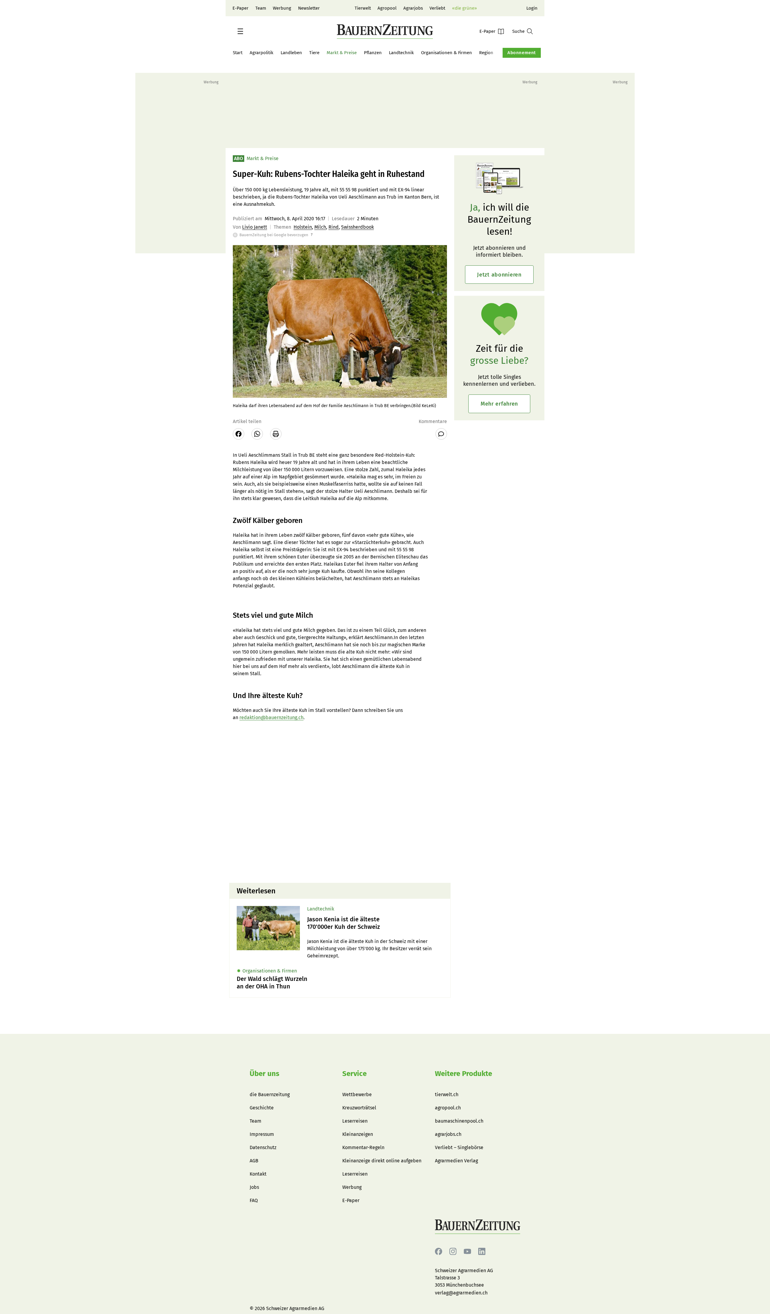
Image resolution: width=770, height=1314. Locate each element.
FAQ (254, 1200)
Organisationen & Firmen (446, 52)
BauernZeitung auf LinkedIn (481, 1251)
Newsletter (309, 8)
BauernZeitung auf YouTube (467, 1251)
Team (260, 8)
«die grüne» (464, 8)
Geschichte (262, 1108)
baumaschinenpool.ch (459, 1121)
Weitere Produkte (463, 1073)
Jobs (254, 1187)
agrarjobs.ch (448, 1134)
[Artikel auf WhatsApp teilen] (257, 434)
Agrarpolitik (261, 52)
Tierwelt (363, 8)
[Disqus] (340, 801)
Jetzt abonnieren (499, 274)
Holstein (303, 227)
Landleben (291, 52)
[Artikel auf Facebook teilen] (238, 434)
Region (486, 52)
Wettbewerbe (357, 1094)
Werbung (282, 8)
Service (354, 1073)
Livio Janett (254, 227)
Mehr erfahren (499, 403)
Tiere (314, 52)
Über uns (264, 1073)
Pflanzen (373, 52)
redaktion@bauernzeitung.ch (271, 717)
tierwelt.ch (446, 1094)
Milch (320, 227)
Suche (518, 31)
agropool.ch (448, 1108)
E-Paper (240, 8)
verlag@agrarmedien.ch (461, 1293)
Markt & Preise (342, 52)
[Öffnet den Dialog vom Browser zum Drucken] (276, 434)
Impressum (262, 1134)
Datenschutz (263, 1147)
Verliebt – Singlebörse (459, 1147)
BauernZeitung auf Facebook (438, 1251)
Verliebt (437, 8)
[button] (240, 31)
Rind (333, 227)
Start (237, 52)
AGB (254, 1161)
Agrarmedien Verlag (456, 1161)
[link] (375, 923)
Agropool (386, 8)
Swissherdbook (357, 227)
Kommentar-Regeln (363, 1147)
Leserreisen (355, 1121)
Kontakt (258, 1174)
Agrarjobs (413, 8)
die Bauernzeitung (270, 1094)
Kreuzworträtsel (359, 1108)
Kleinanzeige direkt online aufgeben (381, 1161)
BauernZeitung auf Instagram (453, 1251)
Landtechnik (401, 52)
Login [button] (531, 8)
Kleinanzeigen (357, 1134)
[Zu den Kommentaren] (441, 434)
